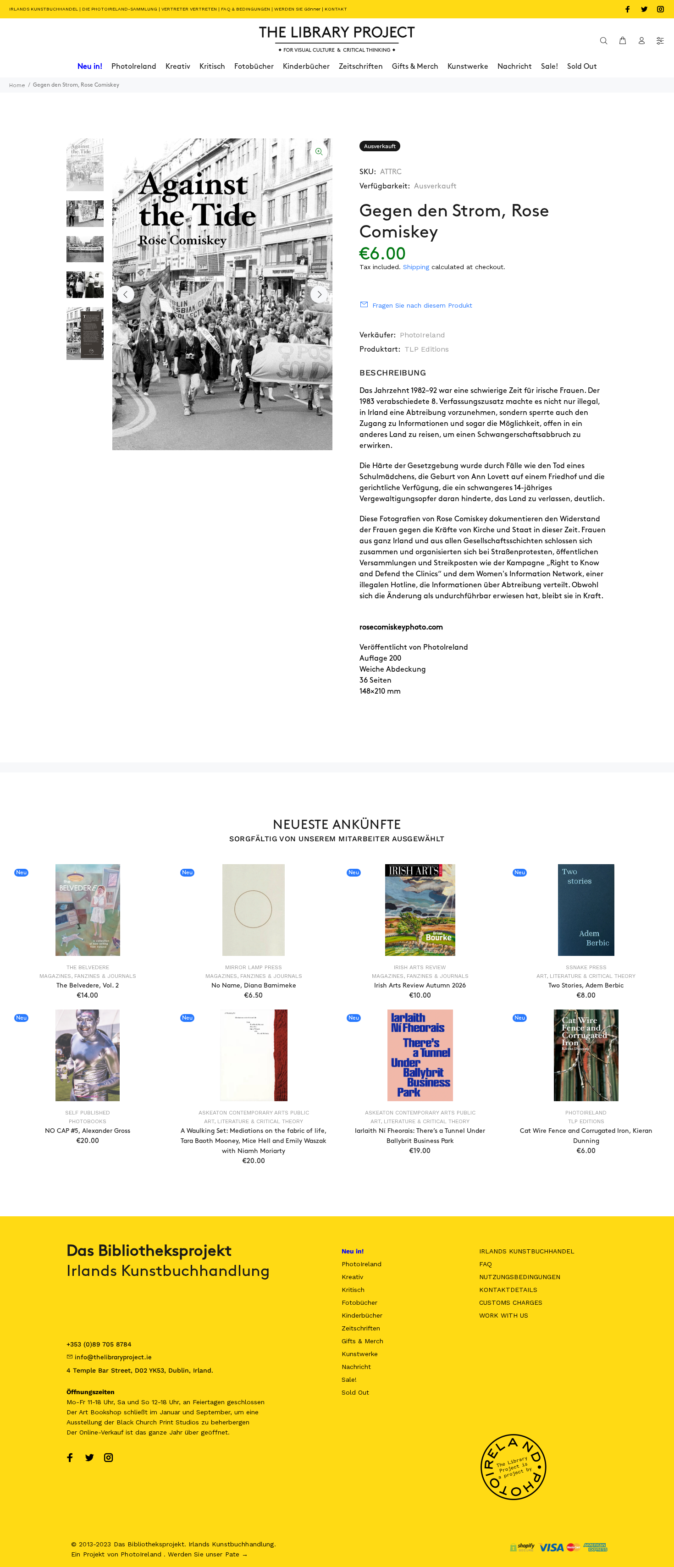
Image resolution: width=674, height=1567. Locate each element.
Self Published (87, 1112)
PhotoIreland (422, 335)
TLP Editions (426, 349)
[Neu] (87, 910)
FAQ (485, 1264)
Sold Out (355, 1392)
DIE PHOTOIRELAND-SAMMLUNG (119, 8)
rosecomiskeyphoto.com (401, 627)
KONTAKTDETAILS (508, 1289)
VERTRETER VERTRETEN (189, 8)
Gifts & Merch (362, 1341)
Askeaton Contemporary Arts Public (254, 1112)
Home (17, 85)
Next (319, 294)
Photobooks (87, 1121)
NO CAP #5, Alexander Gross (87, 1131)
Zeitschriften (361, 1328)
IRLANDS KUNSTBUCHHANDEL (43, 8)
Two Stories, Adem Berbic (586, 985)
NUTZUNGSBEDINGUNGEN (519, 1276)
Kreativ (352, 1276)
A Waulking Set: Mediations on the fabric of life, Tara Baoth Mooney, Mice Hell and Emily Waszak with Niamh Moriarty (254, 1141)
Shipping (416, 266)
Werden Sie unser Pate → (208, 1554)
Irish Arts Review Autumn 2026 (420, 985)
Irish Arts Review (420, 967)
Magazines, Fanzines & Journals (87, 976)
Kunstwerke (360, 1353)
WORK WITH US (503, 1315)
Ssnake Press (586, 967)
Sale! (349, 1379)
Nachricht (356, 1366)
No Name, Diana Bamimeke (253, 985)
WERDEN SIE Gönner (297, 8)
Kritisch (353, 1289)
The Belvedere (87, 967)
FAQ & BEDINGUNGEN (245, 8)
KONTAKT (336, 8)
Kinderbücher (362, 1315)
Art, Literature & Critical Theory (585, 976)
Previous (125, 294)
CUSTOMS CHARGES (510, 1302)
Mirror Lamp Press (253, 967)
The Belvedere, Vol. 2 (87, 985)
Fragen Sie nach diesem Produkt (422, 305)
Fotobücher (359, 1302)
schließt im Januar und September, (178, 1412)
